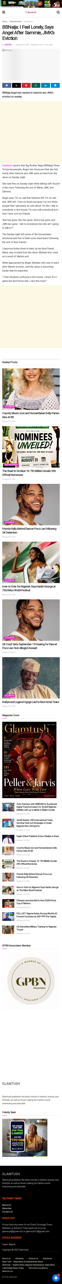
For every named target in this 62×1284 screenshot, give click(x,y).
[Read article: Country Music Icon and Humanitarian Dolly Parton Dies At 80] (31, 389)
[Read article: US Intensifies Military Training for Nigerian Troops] (8, 929)
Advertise (6, 1208)
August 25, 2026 (9, 479)
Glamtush (7, 165)
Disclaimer (47, 1258)
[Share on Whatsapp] (35, 85)
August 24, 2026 (9, 652)
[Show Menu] (3, 12)
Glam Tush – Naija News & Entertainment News (22, 1262)
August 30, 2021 (23, 45)
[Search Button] (58, 12)
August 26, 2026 (9, 421)
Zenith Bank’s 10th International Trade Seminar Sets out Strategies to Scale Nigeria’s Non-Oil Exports (35, 823)
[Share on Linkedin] (45, 85)
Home (4, 21)
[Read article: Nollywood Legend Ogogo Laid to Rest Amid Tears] (31, 678)
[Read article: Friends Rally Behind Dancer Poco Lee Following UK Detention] (31, 504)
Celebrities (28, 21)
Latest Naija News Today (13, 1268)
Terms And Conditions (38, 1268)
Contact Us (7, 1211)
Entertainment (16, 21)
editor (8, 45)
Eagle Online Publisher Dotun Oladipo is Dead (38, 836)
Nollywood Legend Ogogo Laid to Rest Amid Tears (30, 702)
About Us (6, 1205)
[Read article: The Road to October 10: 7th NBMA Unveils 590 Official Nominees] (31, 447)
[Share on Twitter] (16, 85)
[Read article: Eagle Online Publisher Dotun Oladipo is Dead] (8, 839)
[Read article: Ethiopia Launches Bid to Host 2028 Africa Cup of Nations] (8, 903)
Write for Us (7, 1271)
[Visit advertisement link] (31, 4)
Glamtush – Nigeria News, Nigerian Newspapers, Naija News (28, 1265)
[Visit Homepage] (31, 12)
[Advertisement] (31, 132)
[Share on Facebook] (6, 85)
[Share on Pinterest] (26, 85)
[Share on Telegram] (55, 85)
